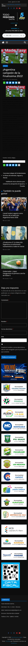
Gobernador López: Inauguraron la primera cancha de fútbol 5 (14, 273)
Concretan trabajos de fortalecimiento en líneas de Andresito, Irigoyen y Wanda (14, 175)
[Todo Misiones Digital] (3, 42)
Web (2, 337)
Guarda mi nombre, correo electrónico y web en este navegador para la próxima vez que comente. (14, 349)
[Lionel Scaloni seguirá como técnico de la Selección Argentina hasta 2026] (14, 198)
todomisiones (14, 79)
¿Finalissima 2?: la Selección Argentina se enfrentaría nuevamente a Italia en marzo (13, 244)
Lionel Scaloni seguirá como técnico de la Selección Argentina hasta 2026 (13, 215)
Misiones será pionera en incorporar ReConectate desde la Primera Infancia (16, 4)
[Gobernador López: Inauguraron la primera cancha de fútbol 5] (14, 256)
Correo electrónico (7, 329)
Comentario (5, 300)
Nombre (4, 321)
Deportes (5, 65)
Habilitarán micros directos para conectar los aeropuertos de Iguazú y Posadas (14, 184)
